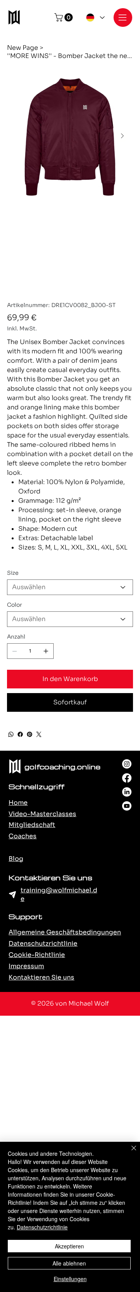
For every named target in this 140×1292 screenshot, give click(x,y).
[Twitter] (39, 734)
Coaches (23, 836)
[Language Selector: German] (94, 17)
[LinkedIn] (126, 792)
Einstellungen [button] (70, 1279)
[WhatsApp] (11, 734)
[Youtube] (126, 806)
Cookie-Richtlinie (37, 955)
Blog (16, 859)
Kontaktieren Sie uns (41, 977)
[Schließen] (129, 1152)
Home (18, 803)
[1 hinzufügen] (46, 651)
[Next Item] (122, 136)
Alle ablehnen (69, 1263)
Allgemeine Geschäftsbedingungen (65, 932)
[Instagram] (126, 764)
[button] (64, 17)
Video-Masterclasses (42, 814)
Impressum (26, 966)
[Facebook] (20, 734)
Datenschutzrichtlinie (43, 943)
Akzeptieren (69, 1246)
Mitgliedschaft (32, 825)
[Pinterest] (29, 734)
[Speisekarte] (123, 17)
